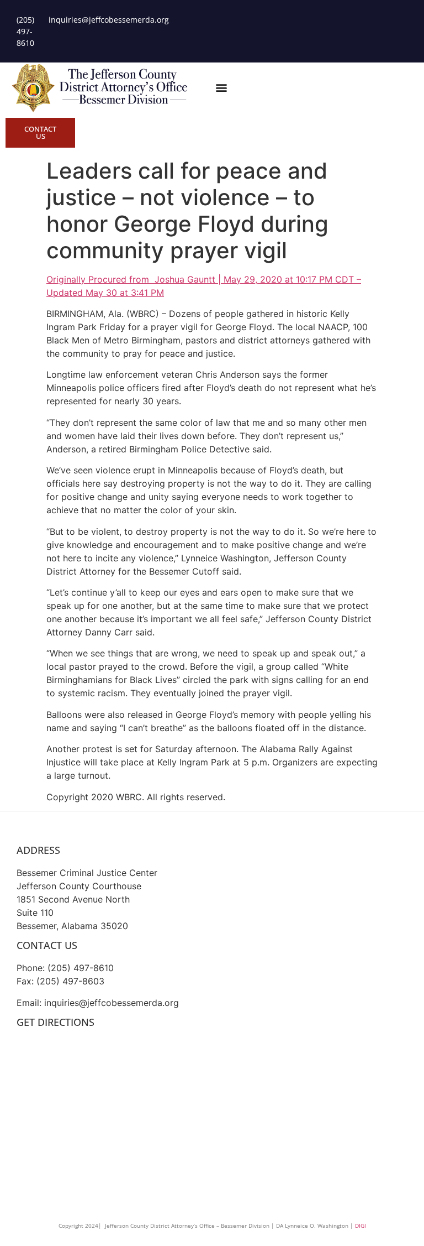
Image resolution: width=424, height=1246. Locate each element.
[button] (221, 87)
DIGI (360, 1225)
